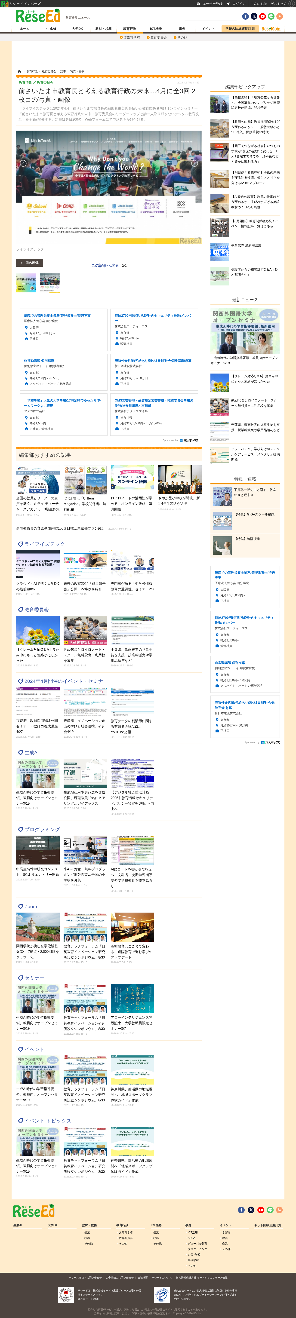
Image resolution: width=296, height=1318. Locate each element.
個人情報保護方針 (186, 1277)
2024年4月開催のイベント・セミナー (66, 681)
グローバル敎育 (197, 1243)
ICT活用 (193, 1232)
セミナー (35, 978)
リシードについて (162, 1277)
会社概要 (143, 1277)
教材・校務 (104, 29)
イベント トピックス (48, 1120)
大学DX (77, 29)
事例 (182, 29)
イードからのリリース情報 (212, 1277)
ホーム (25, 29)
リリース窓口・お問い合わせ (85, 1277)
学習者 (226, 1232)
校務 (87, 1238)
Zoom (31, 906)
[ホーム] (19, 71)
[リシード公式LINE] (270, 1210)
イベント (208, 29)
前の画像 (32, 262)
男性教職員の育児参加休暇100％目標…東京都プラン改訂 (73, 528)
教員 (225, 1238)
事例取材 (193, 1260)
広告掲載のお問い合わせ (120, 1277)
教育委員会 (159, 37)
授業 (87, 1232)
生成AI (51, 29)
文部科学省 (132, 37)
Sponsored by (170, 440)
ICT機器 (156, 29)
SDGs (191, 1238)
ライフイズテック (45, 544)
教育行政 (129, 29)
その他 (182, 37)
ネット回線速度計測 (267, 1225)
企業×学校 (194, 1254)
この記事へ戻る (109, 265)
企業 (225, 1243)
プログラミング (42, 829)
